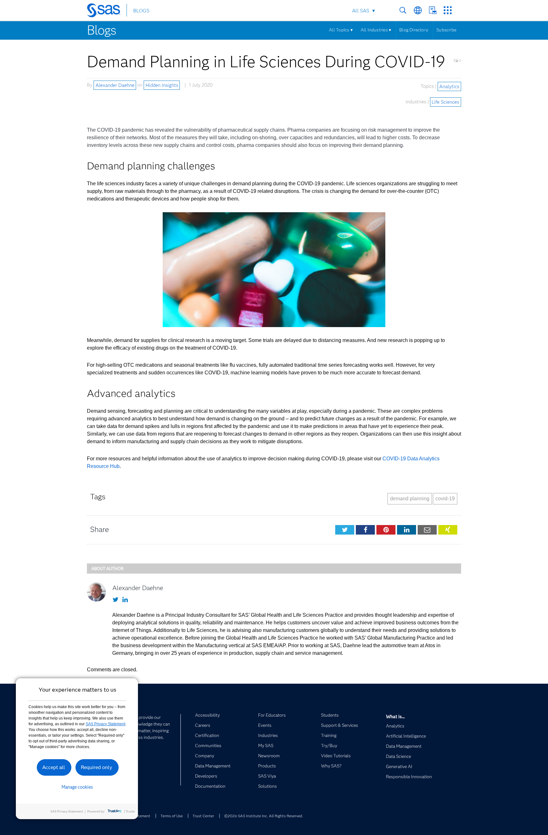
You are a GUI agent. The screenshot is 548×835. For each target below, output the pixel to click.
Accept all (53, 767)
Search (403, 10)
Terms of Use (171, 815)
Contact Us (433, 10)
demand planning (409, 498)
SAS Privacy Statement (105, 724)
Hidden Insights (162, 85)
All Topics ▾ (341, 30)
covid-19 (445, 498)
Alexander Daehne (114, 85)
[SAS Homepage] (107, 11)
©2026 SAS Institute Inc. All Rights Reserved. (263, 815)
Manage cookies (77, 787)
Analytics (449, 86)
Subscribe (446, 30)
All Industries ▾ (376, 30)
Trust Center (203, 815)
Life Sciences (445, 102)
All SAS (360, 11)
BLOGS (141, 11)
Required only (96, 767)
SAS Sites (448, 10)
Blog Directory (413, 30)
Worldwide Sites (418, 10)
